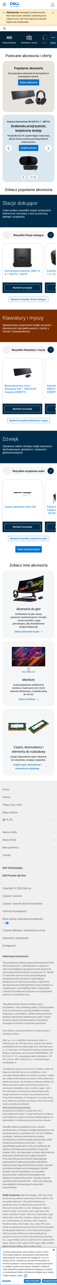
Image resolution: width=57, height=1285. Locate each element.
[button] (52, 4)
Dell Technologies (13, 867)
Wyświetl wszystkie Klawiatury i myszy (28, 420)
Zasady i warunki (12, 895)
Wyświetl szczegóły (22, 287)
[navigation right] (51, 235)
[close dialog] (53, 13)
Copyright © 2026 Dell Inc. (17, 888)
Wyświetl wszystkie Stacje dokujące (28, 299)
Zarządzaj (6, 1281)
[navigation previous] (6, 235)
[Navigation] (4, 4)
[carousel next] (48, 148)
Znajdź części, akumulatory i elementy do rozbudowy (27, 766)
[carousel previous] (8, 148)
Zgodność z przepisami (16, 938)
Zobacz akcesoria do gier (26, 631)
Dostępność (9, 945)
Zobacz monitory (27, 699)
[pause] (23, 177)
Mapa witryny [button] (10, 812)
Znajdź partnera (29, 148)
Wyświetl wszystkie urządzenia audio (28, 538)
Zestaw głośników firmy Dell (20, 506)
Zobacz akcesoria (28, 82)
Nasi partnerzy (11, 847)
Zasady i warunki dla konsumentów (22, 903)
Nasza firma (9, 839)
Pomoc (6, 797)
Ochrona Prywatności (14, 911)
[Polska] (5, 28)
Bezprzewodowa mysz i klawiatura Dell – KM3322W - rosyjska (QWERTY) (21, 389)
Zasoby (7, 855)
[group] (28, 148)
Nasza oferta (10, 832)
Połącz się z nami (12, 804)
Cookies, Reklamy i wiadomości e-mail (24, 930)
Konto (6, 789)
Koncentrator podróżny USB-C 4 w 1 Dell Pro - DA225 (22, 272)
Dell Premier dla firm (14, 875)
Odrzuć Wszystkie (32, 1281)
